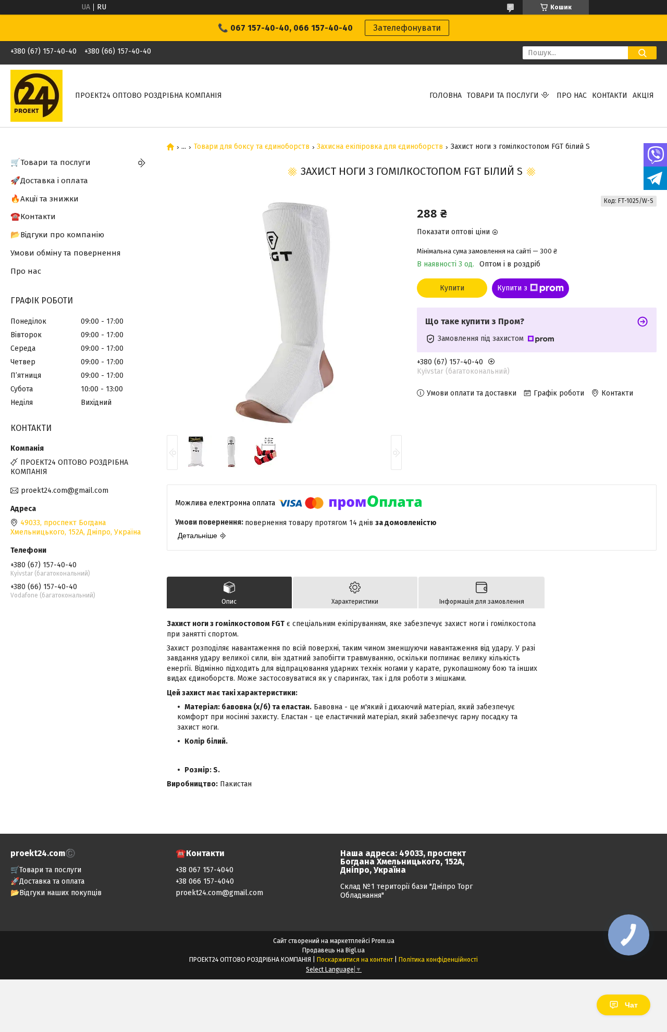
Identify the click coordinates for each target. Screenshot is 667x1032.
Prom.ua (383, 941)
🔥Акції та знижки (44, 198)
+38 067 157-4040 (204, 869)
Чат (631, 1005)
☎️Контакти (33, 216)
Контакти (609, 95)
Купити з (512, 288)
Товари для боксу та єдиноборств (252, 146)
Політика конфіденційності (438, 959)
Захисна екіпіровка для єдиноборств (380, 146)
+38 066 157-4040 (205, 881)
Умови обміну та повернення (65, 253)
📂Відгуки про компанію (57, 234)
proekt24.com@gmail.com (64, 490)
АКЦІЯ (643, 95)
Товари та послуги (503, 95)
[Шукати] (642, 52)
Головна (445, 95)
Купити (452, 288)
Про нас (572, 95)
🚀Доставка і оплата (49, 180)
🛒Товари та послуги (50, 162)
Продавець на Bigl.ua (333, 950)
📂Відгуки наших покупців (56, 892)
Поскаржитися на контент (355, 959)
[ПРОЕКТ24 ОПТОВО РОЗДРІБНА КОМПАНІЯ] (36, 95)
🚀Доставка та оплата (47, 881)
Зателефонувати (407, 28)
